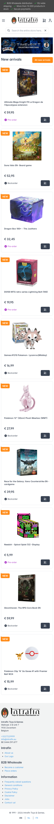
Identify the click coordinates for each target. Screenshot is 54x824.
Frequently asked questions (18, 781)
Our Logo (9, 756)
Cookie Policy (11, 792)
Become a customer (14, 767)
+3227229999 (8, 736)
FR (37, 818)
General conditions (13, 785)
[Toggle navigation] (3, 20)
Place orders (11, 771)
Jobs (7, 799)
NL (29, 818)
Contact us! (10, 802)
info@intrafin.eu (8, 739)
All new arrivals (42, 60)
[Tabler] (25, 20)
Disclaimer (9, 795)
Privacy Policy (11, 788)
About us (9, 753)
